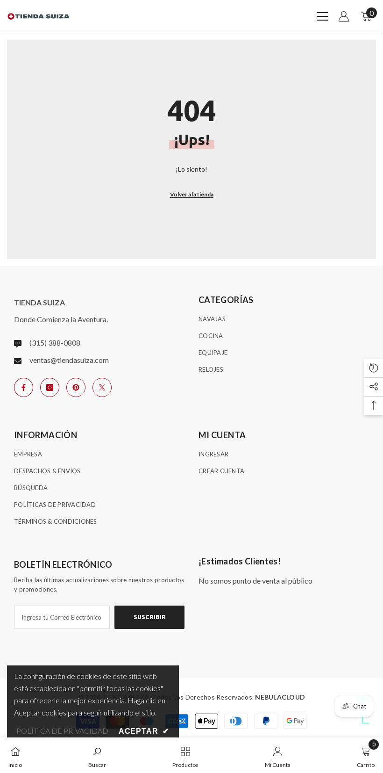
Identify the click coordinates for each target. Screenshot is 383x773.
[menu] (322, 16)
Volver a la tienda (191, 194)
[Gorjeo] (102, 387)
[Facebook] (23, 387)
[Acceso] (344, 16)
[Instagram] (49, 387)
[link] (97, 755)
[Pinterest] (75, 387)
